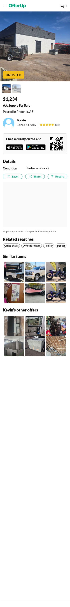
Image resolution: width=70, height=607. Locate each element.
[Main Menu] (5, 6)
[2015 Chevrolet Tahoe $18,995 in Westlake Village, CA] (35, 272)
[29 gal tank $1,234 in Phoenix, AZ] (35, 326)
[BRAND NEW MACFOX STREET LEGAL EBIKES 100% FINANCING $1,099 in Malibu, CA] (56, 293)
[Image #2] (16, 88)
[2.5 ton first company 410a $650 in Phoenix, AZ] (14, 326)
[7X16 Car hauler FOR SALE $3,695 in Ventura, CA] (35, 293)
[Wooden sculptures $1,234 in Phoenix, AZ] (56, 326)
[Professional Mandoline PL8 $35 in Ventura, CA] (14, 293)
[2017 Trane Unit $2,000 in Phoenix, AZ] (35, 346)
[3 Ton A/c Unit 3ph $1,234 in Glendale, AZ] (14, 346)
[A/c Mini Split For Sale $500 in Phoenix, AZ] (56, 346)
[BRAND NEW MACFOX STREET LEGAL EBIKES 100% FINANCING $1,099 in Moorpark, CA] (56, 272)
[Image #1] (6, 88)
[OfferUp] (17, 6)
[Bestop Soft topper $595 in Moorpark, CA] (14, 272)
